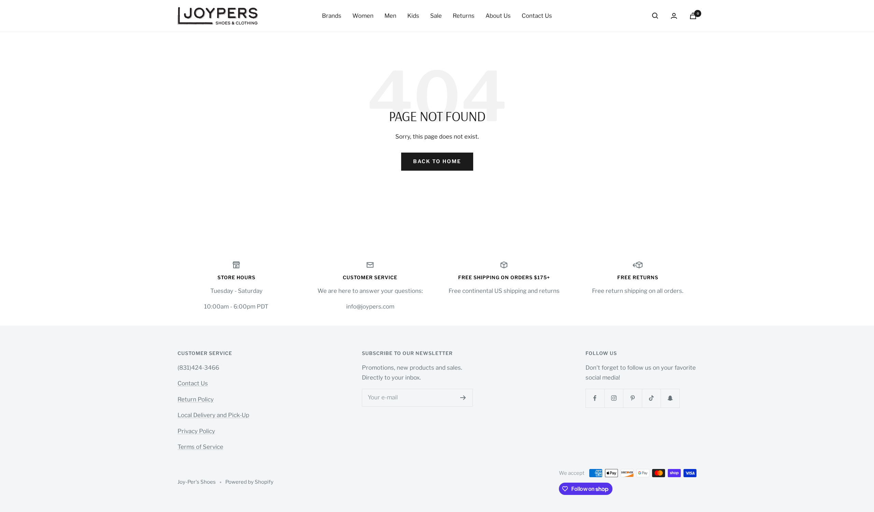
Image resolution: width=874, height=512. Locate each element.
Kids (413, 15)
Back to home (437, 161)
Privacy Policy (196, 431)
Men (390, 15)
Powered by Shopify (249, 482)
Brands (331, 15)
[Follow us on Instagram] (613, 398)
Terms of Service (200, 446)
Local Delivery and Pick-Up (213, 415)
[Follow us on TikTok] (651, 398)
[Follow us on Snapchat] (670, 398)
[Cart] (693, 16)
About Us (498, 15)
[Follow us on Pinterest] (632, 398)
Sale (436, 15)
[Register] (463, 397)
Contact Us (537, 15)
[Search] (655, 16)
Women (362, 15)
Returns (464, 15)
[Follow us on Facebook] (595, 398)
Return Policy (196, 399)
